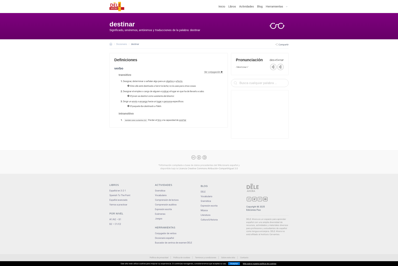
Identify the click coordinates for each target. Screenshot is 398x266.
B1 (120, 219)
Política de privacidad (159, 257)
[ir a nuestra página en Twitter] (254, 199)
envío (134, 101)
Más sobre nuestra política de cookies (259, 263)
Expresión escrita (163, 209)
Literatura (205, 215)
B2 (110, 224)
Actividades (246, 6)
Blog (260, 6)
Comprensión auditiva (165, 204)
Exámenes (160, 214)
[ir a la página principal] (117, 6)
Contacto (244, 257)
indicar (165, 91)
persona (168, 101)
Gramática (160, 190)
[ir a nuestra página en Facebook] (249, 199)
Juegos (158, 218)
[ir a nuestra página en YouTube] (265, 199)
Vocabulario (161, 195)
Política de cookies (181, 257)
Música (204, 210)
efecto (179, 81)
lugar (159, 101)
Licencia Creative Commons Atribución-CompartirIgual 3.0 (208, 168)
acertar (182, 120)
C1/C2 (118, 224)
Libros (232, 6)
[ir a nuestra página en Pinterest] (260, 199)
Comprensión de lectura (166, 200)
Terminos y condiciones (205, 257)
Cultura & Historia (209, 219)
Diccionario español (164, 238)
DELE (203, 191)
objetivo (170, 81)
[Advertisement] (259, 114)
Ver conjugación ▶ (213, 72)
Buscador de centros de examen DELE (173, 242)
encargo (143, 101)
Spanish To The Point (119, 195)
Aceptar (234, 263)
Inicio (221, 6)
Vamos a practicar (118, 204)
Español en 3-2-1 (117, 190)
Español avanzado (118, 200)
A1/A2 (112, 219)
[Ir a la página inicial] (111, 44)
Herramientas (274, 6)
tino (159, 120)
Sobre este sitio (228, 257)
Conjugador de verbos (165, 233)
